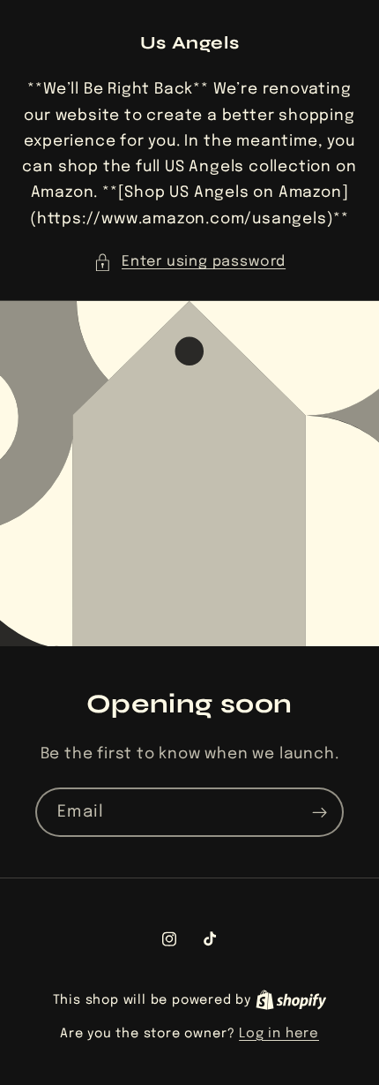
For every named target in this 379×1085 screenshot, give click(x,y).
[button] (189, 262)
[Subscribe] (319, 812)
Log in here (279, 1034)
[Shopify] (291, 1000)
